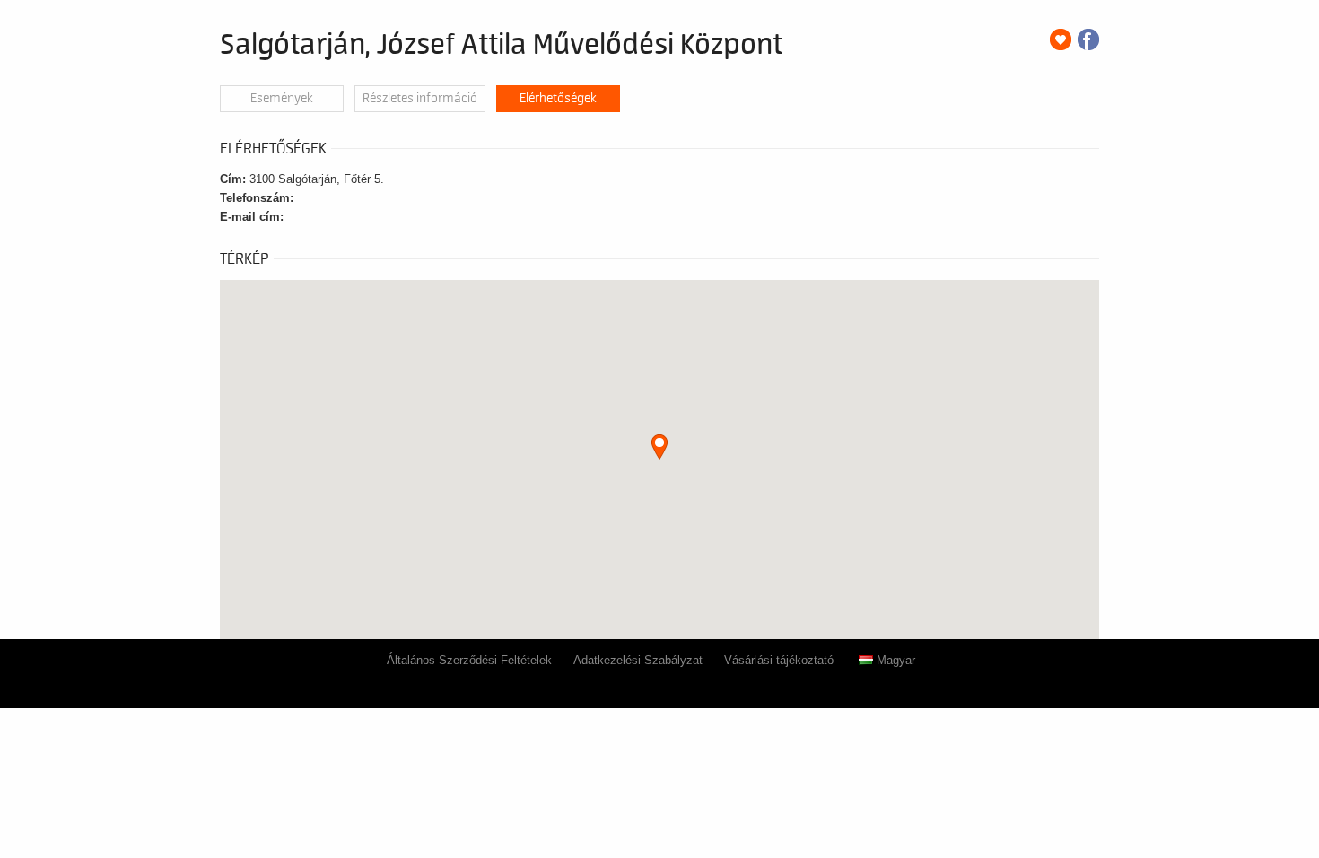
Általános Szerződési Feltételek (469, 660)
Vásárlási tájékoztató (779, 660)
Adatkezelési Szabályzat (638, 660)
